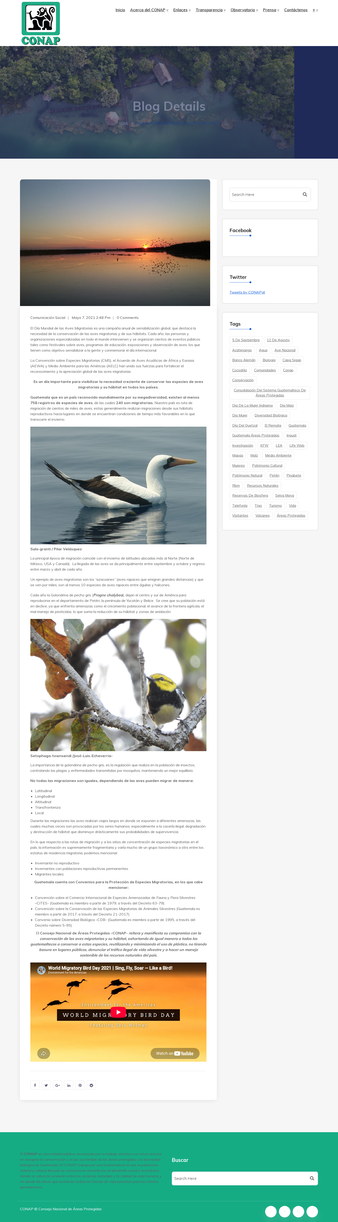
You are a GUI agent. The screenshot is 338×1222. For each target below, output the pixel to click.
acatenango (242, 350)
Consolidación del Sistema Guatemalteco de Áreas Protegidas (270, 393)
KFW (264, 445)
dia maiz (287, 405)
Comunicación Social (47, 317)
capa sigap (292, 360)
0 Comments (128, 317)
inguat (291, 435)
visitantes (240, 515)
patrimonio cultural (267, 465)
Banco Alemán (243, 360)
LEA (279, 445)
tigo (258, 505)
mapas (237, 455)
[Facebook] (271, 1211)
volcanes (262, 515)
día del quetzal (245, 425)
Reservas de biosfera (250, 495)
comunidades (265, 370)
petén (274, 475)
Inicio (120, 9)
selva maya (284, 495)
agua (263, 350)
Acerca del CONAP (147, 9)
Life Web (296, 445)
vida (292, 505)
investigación (242, 445)
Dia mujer (239, 415)
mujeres (238, 465)
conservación (243, 380)
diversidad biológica (271, 415)
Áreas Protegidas (291, 515)
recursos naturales (262, 485)
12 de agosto (278, 340)
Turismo (275, 505)
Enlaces (180, 9)
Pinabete (293, 475)
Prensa (269, 9)
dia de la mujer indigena (252, 405)
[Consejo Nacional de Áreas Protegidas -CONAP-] (55, 23)
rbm (236, 485)
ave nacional (285, 350)
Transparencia (209, 9)
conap (288, 370)
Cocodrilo (239, 370)
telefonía (239, 505)
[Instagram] (298, 1211)
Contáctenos (296, 9)
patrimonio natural (247, 475)
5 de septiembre (246, 340)
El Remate (273, 425)
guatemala (297, 425)
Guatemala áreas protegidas (255, 435)
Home (124, 123)
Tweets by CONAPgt (247, 292)
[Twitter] (284, 1211)
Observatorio (243, 9)
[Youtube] (312, 1211)
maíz (254, 455)
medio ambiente (278, 455)
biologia (269, 360)
